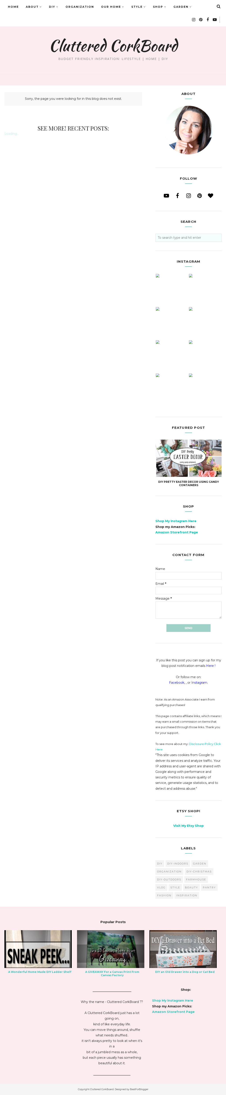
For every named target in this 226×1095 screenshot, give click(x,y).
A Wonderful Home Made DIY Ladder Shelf (39, 972)
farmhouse (196, 879)
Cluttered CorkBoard (113, 45)
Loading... (11, 134)
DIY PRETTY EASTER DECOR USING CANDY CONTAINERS (188, 483)
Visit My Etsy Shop (188, 826)
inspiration (186, 895)
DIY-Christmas (199, 871)
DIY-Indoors (177, 863)
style (175, 887)
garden (199, 863)
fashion (164, 895)
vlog (161, 887)
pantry (209, 887)
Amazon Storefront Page (176, 532)
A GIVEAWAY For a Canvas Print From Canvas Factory (112, 973)
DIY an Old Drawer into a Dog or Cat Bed (185, 972)
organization (169, 871)
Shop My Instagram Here (175, 521)
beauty (191, 887)
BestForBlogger (139, 1089)
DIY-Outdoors (169, 879)
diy (159, 863)
